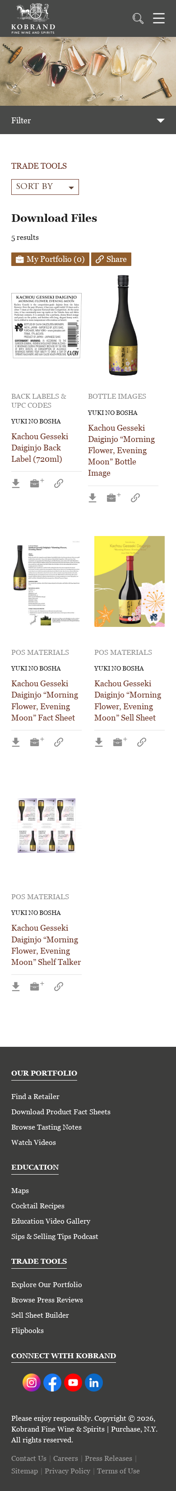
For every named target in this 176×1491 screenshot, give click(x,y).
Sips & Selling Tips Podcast (54, 1236)
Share (117, 259)
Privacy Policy (67, 1471)
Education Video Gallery (50, 1221)
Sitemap (24, 1471)
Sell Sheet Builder (40, 1315)
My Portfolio (56, 259)
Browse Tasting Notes (46, 1127)
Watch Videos (33, 1142)
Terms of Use (118, 1471)
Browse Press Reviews (47, 1300)
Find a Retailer (35, 1096)
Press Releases (108, 1458)
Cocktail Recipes (38, 1206)
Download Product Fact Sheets (61, 1112)
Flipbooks (27, 1330)
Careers (65, 1458)
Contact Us (28, 1458)
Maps (20, 1190)
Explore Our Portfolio (46, 1284)
